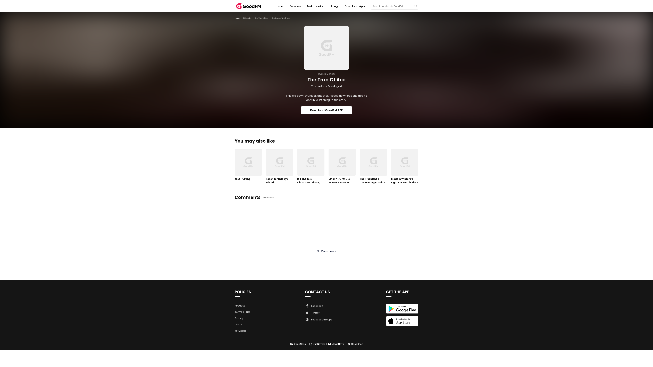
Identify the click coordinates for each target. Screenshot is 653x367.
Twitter (315, 312)
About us (240, 305)
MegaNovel (338, 344)
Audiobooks (314, 6)
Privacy (239, 318)
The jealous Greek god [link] (281, 18)
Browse (295, 6)
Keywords (240, 331)
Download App (355, 6)
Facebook (317, 306)
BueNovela (319, 344)
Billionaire (247, 18)
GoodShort (357, 344)
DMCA (238, 324)
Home (279, 6)
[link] (237, 18)
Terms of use (242, 312)
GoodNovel (300, 344)
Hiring (334, 6)
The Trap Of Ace (261, 18)
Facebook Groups (321, 319)
